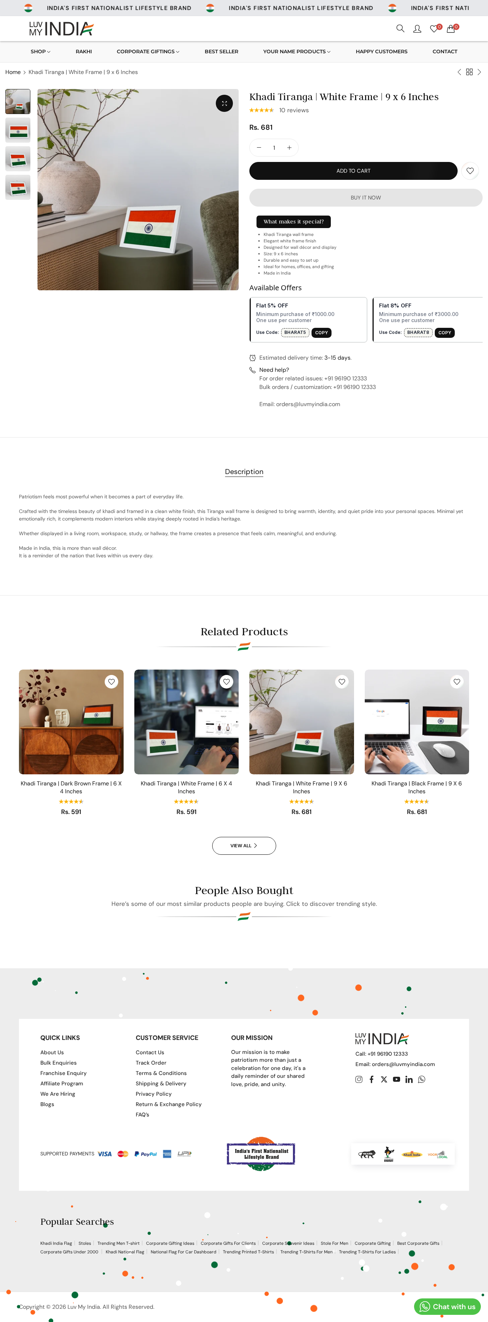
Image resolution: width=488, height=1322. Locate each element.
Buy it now (366, 197)
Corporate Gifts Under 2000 (69, 1252)
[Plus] (289, 147)
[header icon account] (417, 29)
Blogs (47, 1104)
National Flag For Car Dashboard (183, 1252)
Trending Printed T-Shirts (248, 1252)
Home (13, 72)
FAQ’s (142, 1114)
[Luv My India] (62, 28)
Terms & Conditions (161, 1073)
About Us (52, 1052)
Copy (321, 332)
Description (244, 471)
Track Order (151, 1062)
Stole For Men (334, 1243)
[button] (262, 110)
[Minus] (259, 147)
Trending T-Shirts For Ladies (367, 1252)
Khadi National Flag (125, 1252)
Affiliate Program (61, 1083)
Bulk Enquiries (58, 1062)
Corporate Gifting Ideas (170, 1243)
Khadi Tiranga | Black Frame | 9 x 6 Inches (417, 787)
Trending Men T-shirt (119, 1243)
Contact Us (150, 1052)
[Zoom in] (224, 103)
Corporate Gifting (373, 1243)
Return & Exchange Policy (169, 1104)
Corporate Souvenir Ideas (288, 1243)
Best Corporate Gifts (418, 1243)
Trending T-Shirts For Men (306, 1252)
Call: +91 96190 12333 (381, 1053)
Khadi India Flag (56, 1243)
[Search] (400, 28)
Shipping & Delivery (161, 1083)
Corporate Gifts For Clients (228, 1243)
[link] (109, 8)
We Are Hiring (57, 1093)
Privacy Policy (154, 1093)
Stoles (85, 1243)
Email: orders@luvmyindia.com (395, 1064)
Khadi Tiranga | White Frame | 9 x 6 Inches (301, 787)
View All (241, 846)
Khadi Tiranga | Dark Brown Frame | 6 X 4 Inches (71, 787)
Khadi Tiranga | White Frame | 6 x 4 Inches (186, 787)
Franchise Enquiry (63, 1073)
